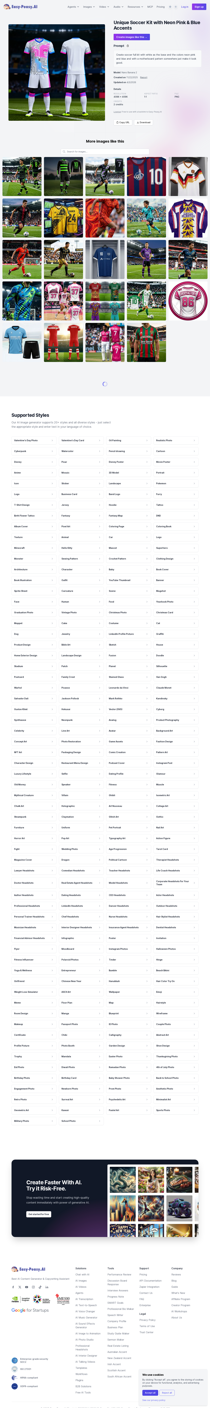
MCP (150, 6)
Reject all (167, 1392)
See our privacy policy (153, 1400)
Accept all (150, 1392)
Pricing (161, 6)
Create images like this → (131, 37)
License (117, 112)
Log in (184, 6)
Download (145, 122)
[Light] (176, 7)
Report (143, 77)
